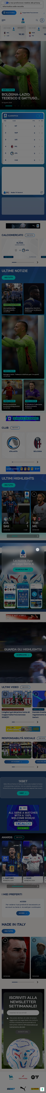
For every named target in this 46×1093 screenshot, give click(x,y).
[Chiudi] (39, 539)
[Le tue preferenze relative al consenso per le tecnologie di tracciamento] (42, 1089)
